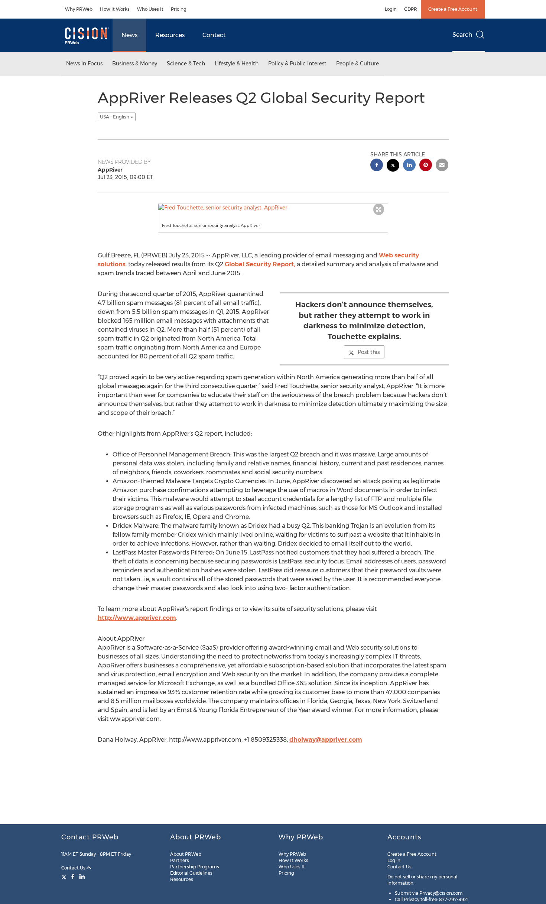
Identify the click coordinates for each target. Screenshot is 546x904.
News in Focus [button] (84, 63)
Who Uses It (150, 9)
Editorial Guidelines (191, 873)
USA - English (115, 117)
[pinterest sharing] (425, 166)
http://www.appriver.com (137, 617)
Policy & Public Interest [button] (297, 63)
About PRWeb (185, 854)
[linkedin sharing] (409, 166)
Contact (213, 35)
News (129, 35)
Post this (369, 352)
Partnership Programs (194, 866)
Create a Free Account (452, 9)
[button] (273, 207)
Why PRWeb (78, 9)
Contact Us (74, 868)
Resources (170, 35)
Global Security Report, (260, 264)
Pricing (178, 9)
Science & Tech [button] (186, 63)
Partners (179, 860)
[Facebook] (72, 876)
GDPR (410, 9)
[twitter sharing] (393, 166)
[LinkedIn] (82, 876)
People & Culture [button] (357, 63)
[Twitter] (64, 876)
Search (462, 34)
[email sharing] (442, 166)
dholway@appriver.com (325, 739)
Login (391, 9)
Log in (393, 860)
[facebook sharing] (376, 166)
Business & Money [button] (134, 63)
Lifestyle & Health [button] (237, 63)
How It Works (115, 9)
